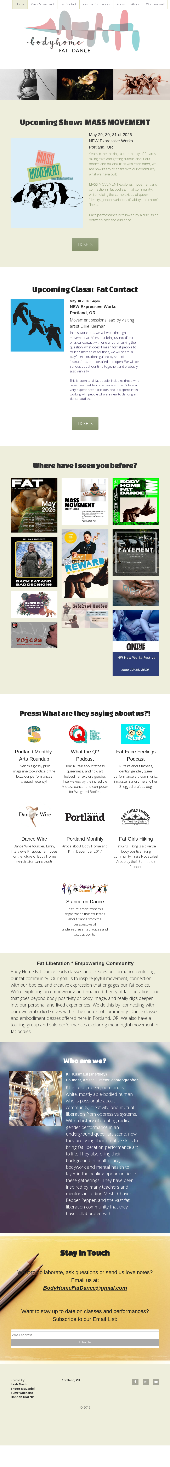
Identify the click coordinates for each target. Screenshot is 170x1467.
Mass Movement (42, 4)
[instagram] (146, 1382)
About (135, 4)
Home (20, 4)
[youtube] (156, 1382)
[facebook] (135, 1382)
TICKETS (85, 244)
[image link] (47, 183)
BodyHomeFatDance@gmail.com (85, 1288)
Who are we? (155, 4)
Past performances (96, 4)
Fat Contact (68, 4)
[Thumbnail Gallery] (34, 505)
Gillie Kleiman (93, 326)
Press (121, 4)
